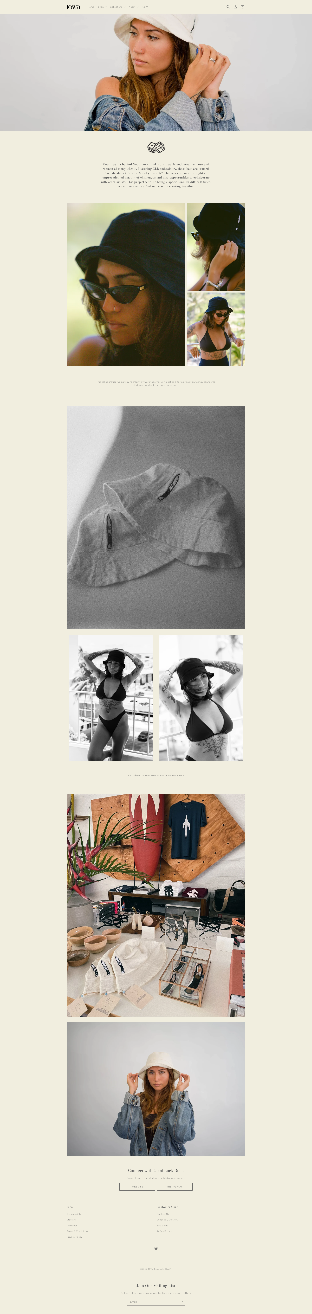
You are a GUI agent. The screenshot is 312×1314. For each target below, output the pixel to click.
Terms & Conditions (77, 1231)
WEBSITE (137, 1186)
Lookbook (72, 1225)
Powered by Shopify (163, 1269)
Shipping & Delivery (167, 1219)
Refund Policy (164, 1231)
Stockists (71, 1219)
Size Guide (162, 1225)
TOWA (151, 1269)
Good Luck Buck (145, 164)
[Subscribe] (181, 1302)
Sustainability (74, 1213)
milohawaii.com (175, 775)
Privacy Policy (74, 1236)
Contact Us (163, 1213)
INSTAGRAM (174, 1186)
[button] (102, 6)
